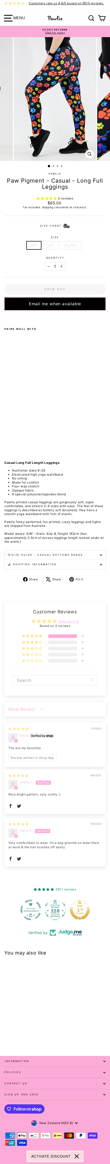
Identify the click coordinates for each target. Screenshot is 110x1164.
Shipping (47, 207)
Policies (12, 1072)
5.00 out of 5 (69, 621)
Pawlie (55, 173)
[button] (47, 198)
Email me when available (55, 303)
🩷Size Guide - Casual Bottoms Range (45, 554)
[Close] (77, 1156)
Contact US (15, 1083)
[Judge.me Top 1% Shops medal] (79, 910)
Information (16, 1061)
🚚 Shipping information (32, 564)
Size (55, 237)
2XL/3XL (70, 245)
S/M (34, 245)
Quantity (55, 257)
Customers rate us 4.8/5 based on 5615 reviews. (66, 3)
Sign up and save (21, 1094)
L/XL (50, 245)
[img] (18, 729)
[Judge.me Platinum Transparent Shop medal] (30, 910)
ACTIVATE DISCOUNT (51, 1156)
